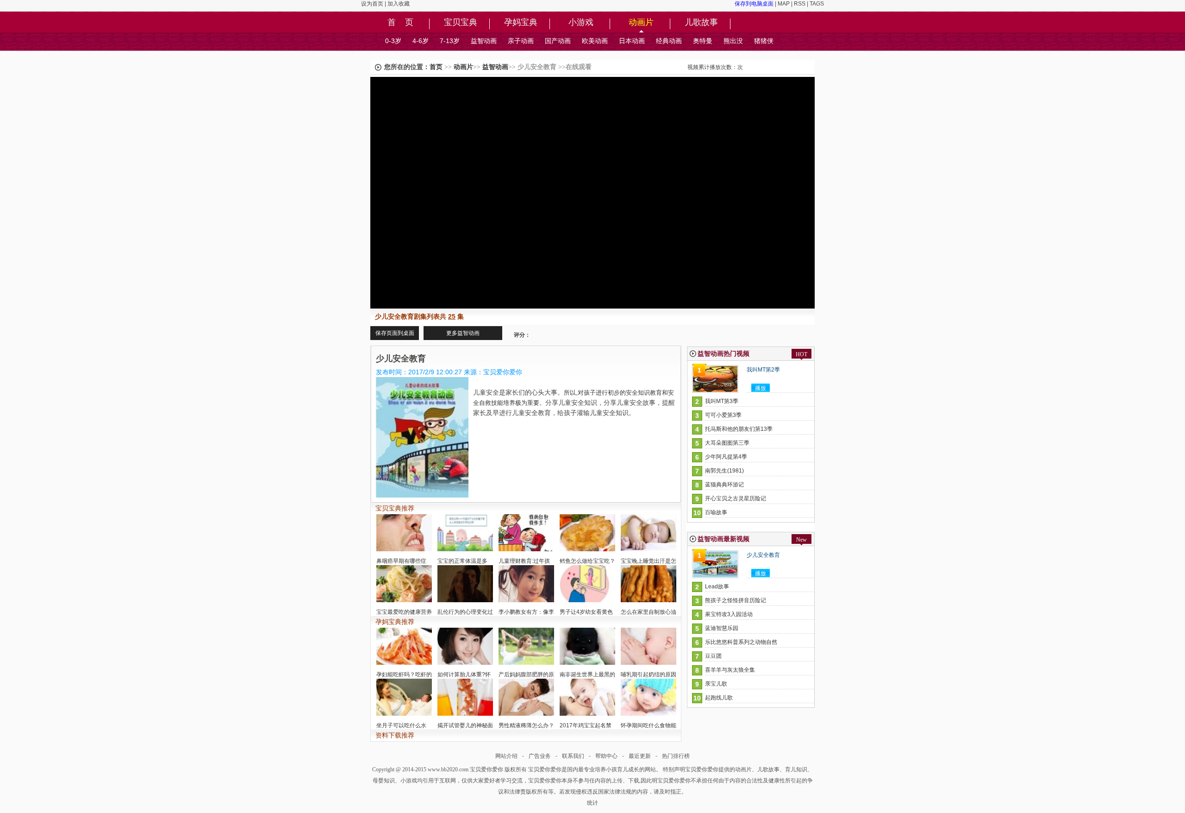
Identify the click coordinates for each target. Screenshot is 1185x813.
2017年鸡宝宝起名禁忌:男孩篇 (585, 731)
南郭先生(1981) (724, 470)
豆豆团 (713, 656)
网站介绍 (506, 756)
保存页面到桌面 (394, 333)
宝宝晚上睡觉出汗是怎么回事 (648, 567)
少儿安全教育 (763, 555)
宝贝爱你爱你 (486, 769)
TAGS (817, 3)
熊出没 (733, 40)
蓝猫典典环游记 (724, 484)
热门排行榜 (676, 756)
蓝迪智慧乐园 (721, 628)
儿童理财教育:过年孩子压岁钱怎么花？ (524, 567)
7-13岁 (450, 40)
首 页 (400, 23)
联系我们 (573, 756)
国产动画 (558, 40)
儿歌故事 (701, 23)
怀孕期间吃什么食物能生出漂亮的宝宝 (648, 731)
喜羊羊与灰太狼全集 (730, 670)
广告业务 (540, 756)
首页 (436, 66)
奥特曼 (702, 40)
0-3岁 (393, 40)
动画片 (641, 23)
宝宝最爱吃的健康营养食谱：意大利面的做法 (404, 618)
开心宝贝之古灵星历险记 (735, 498)
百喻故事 (716, 512)
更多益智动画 (463, 333)
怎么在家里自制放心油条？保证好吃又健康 (648, 618)
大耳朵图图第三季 (727, 443)
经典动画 (669, 40)
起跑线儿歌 (719, 697)
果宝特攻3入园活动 (729, 614)
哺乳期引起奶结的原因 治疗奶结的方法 (648, 680)
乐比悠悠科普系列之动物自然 (741, 642)
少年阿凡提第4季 (726, 457)
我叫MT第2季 (763, 369)
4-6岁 (420, 40)
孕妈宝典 (520, 23)
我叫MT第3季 (721, 401)
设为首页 (372, 3)
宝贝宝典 (460, 23)
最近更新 (640, 756)
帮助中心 (606, 756)
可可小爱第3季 (723, 415)
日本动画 (632, 40)
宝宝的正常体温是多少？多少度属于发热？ (465, 567)
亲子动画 (521, 40)
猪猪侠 (763, 40)
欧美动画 (595, 40)
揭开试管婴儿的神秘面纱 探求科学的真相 (465, 731)
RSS (799, 3)
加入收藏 (398, 3)
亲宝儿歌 (716, 684)
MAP (784, 3)
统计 (592, 803)
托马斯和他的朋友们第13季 (739, 429)
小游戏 (580, 23)
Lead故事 (717, 586)
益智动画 (484, 40)
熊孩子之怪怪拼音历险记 (735, 600)
